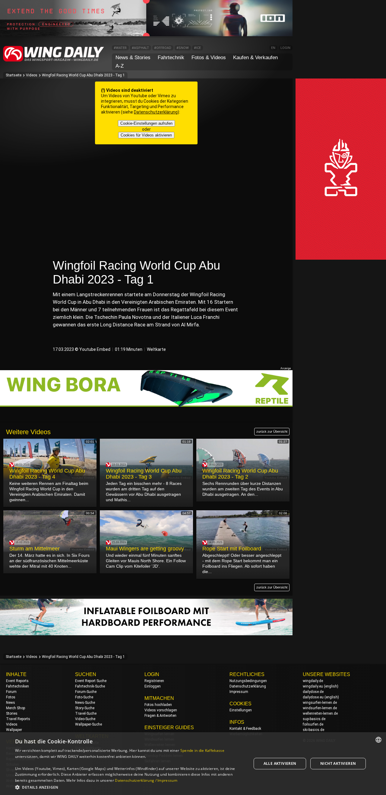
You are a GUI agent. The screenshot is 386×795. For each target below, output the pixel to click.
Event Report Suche (90, 681)
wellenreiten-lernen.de (320, 713)
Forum (11, 692)
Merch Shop (15, 708)
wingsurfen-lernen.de (320, 702)
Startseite (13, 75)
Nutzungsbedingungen (248, 681)
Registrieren (154, 681)
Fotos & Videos (208, 57)
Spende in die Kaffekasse (202, 750)
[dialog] (193, 763)
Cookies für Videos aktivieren (146, 135)
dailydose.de (313, 692)
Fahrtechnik (171, 57)
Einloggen (152, 686)
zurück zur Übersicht (271, 431)
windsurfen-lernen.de (320, 708)
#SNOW (182, 48)
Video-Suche (85, 719)
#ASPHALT (140, 48)
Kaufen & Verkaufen (255, 57)
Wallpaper (14, 730)
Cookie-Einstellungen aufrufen (146, 123)
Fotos (10, 697)
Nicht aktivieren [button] (338, 763)
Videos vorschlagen (160, 710)
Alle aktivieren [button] (280, 763)
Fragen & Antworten (160, 715)
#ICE (197, 48)
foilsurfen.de (313, 724)
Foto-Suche (84, 697)
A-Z (119, 66)
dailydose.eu (313, 697)
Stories (11, 713)
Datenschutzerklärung (156, 112)
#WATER (120, 48)
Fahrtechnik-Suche (90, 686)
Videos (31, 75)
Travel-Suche (85, 713)
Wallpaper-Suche (88, 724)
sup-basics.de (314, 719)
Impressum (238, 692)
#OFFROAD (162, 48)
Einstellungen (240, 710)
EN (273, 48)
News (10, 702)
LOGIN (285, 48)
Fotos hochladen (158, 705)
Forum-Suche (85, 692)
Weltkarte (156, 349)
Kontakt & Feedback (245, 728)
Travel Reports (18, 719)
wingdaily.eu (313, 686)
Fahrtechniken (17, 686)
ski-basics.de (313, 730)
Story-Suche (84, 708)
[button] (130, 787)
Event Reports (17, 681)
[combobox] (378, 740)
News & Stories (132, 57)
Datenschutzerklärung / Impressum (146, 780)
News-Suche (85, 702)
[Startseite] (53, 60)
